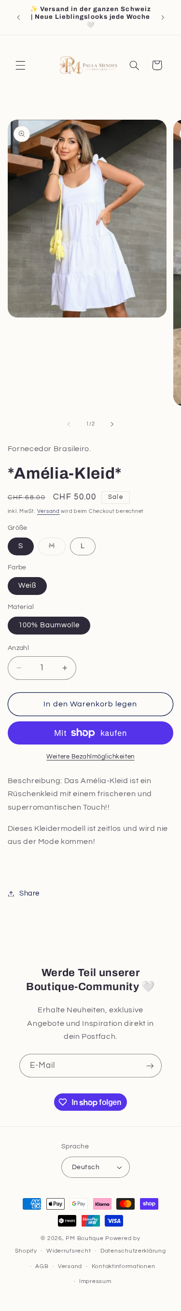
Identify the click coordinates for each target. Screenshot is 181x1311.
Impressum (95, 1281)
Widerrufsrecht (68, 1251)
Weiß (27, 585)
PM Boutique (85, 1238)
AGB (41, 1266)
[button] (20, 65)
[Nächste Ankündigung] (162, 17)
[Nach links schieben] (68, 424)
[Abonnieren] (150, 1065)
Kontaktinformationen (123, 1266)
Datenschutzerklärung (133, 1251)
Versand (48, 511)
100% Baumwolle (49, 625)
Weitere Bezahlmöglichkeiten (90, 757)
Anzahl (18, 648)
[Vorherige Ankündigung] (18, 17)
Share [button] (29, 893)
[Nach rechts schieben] (112, 424)
